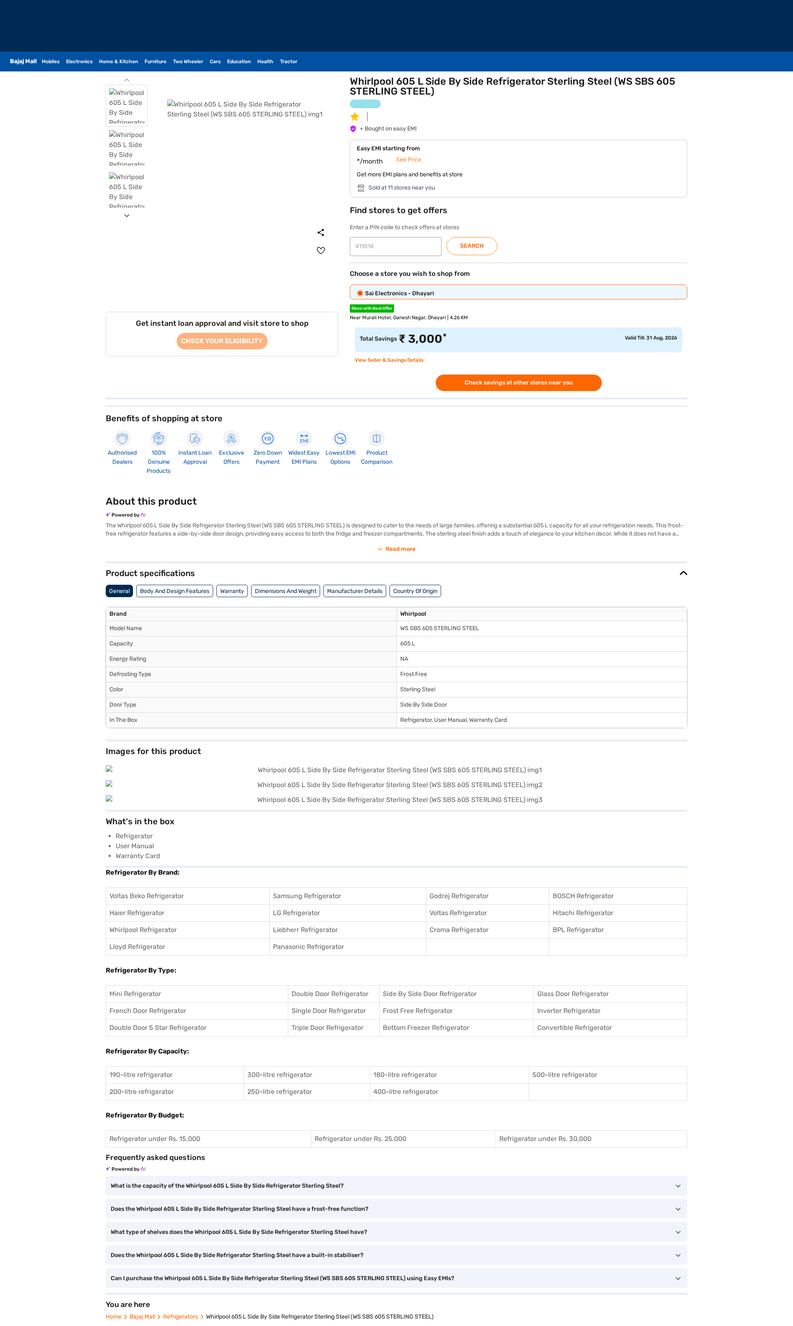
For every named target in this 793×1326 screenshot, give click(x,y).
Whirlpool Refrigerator (143, 930)
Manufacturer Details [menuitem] (354, 591)
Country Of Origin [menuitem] (415, 591)
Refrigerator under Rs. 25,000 (360, 1139)
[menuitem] (320, 250)
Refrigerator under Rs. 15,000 (154, 1139)
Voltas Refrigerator (458, 913)
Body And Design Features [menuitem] (174, 591)
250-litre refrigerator (279, 1092)
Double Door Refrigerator (330, 994)
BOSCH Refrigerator (583, 896)
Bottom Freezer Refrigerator (426, 1028)
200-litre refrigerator (141, 1092)
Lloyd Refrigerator (137, 947)
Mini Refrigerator (135, 994)
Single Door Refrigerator (329, 1011)
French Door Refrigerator (147, 1011)
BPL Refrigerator (578, 930)
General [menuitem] (119, 591)
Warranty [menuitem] (232, 591)
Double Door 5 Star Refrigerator (158, 1028)
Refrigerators (180, 1316)
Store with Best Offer (371, 308)
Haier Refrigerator (136, 913)
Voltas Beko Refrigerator (146, 896)
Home (113, 1316)
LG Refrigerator (296, 913)
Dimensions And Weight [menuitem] (285, 591)
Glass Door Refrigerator (573, 994)
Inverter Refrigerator (569, 1011)
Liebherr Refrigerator (305, 930)
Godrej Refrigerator (459, 896)
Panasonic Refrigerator (308, 947)
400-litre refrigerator (405, 1092)
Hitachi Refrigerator (583, 913)
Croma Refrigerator (459, 930)
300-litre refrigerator (279, 1075)
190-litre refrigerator (141, 1075)
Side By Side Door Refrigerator (430, 994)
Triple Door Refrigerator (327, 1028)
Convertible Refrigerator (574, 1028)
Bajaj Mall (142, 1316)
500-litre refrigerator (564, 1075)
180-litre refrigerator (405, 1075)
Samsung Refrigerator (307, 896)
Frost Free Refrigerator (418, 1011)
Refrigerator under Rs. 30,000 (545, 1139)
